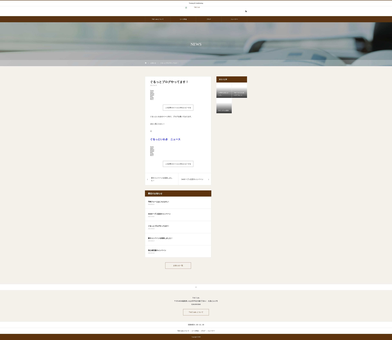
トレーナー (234, 19)
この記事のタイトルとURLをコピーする (178, 107)
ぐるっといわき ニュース (165, 139)
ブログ (209, 19)
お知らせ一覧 (178, 265)
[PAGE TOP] (196, 287)
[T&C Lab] (196, 11)
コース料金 (183, 19)
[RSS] (246, 11)
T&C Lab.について (158, 19)
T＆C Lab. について (196, 312)
